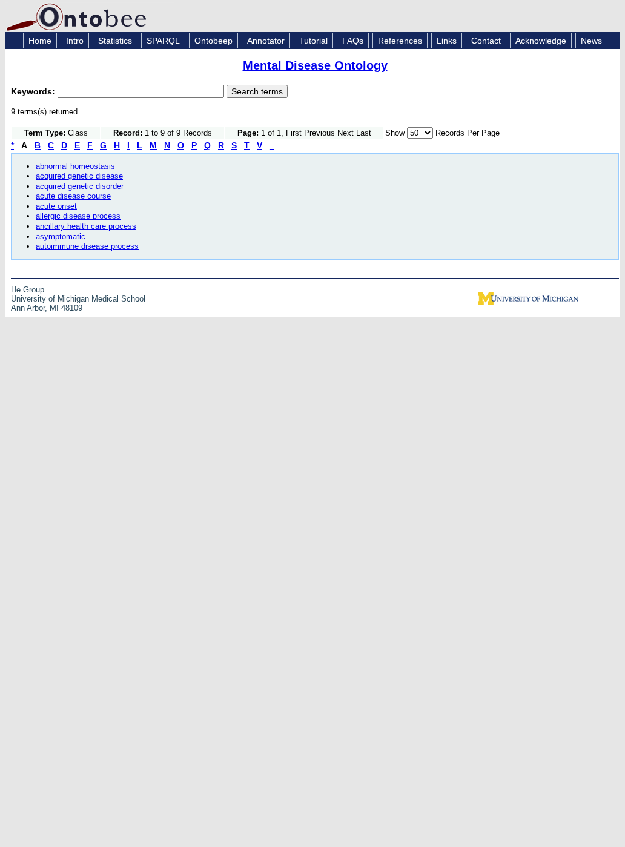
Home (39, 40)
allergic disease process (78, 215)
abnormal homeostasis (75, 166)
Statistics (115, 40)
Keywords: (34, 91)
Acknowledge (540, 40)
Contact (486, 40)
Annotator (266, 40)
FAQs (352, 40)
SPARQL (163, 40)
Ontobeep (213, 40)
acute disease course (73, 195)
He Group (27, 289)
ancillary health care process (86, 226)
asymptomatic (60, 236)
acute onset (56, 206)
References (400, 40)
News (591, 40)
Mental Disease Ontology (315, 65)
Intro (75, 40)
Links (447, 40)
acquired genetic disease (79, 175)
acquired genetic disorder (80, 186)
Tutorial (313, 40)
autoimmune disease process (87, 246)
